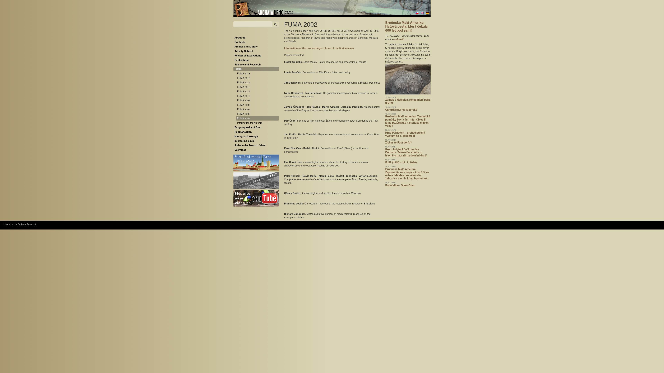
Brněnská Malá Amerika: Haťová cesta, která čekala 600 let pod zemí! (406, 26)
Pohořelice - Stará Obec (400, 185)
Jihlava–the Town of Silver (250, 145)
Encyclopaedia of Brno (247, 127)
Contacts (239, 42)
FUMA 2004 (243, 109)
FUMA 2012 (243, 91)
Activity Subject (243, 51)
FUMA (238, 69)
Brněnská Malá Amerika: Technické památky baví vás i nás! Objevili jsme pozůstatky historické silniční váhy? (407, 121)
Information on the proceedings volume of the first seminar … (320, 48)
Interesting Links (244, 140)
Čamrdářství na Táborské (401, 110)
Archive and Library (246, 46)
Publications (241, 60)
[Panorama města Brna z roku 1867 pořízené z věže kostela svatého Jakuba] (256, 180)
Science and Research (247, 64)
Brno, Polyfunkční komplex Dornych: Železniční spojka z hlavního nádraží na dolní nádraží (406, 152)
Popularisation (243, 131)
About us (239, 37)
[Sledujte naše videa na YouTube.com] (256, 198)
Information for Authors (249, 123)
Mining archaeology (246, 136)
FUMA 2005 (243, 105)
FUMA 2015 (243, 78)
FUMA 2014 (243, 82)
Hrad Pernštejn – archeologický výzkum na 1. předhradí (405, 134)
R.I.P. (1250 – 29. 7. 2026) (401, 162)
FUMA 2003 (243, 114)
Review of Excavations (247, 55)
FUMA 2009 (243, 100)
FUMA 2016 (243, 73)
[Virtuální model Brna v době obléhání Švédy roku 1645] (256, 163)
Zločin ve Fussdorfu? (398, 142)
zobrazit (399, 39)
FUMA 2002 (243, 118)
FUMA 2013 (243, 87)
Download (240, 149)
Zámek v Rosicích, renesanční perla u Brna (408, 101)
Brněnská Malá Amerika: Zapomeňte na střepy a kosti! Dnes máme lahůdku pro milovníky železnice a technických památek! (407, 173)
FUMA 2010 (243, 96)
